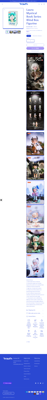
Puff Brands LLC (12, 397)
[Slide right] (22, 32)
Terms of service (27, 368)
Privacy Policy (26, 371)
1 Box (29, 36)
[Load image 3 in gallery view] (15, 32)
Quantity (27, 38)
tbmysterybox (37, 363)
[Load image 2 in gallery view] (11, 32)
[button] (2, 4)
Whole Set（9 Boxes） (38, 36)
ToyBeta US (7, 397)
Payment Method (27, 373)
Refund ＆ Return (27, 366)
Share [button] (29, 341)
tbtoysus (36, 366)
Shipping (28, 28)
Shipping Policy (27, 363)
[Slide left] (4, 32)
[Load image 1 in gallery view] (7, 32)
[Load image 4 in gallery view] (19, 32)
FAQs (25, 376)
